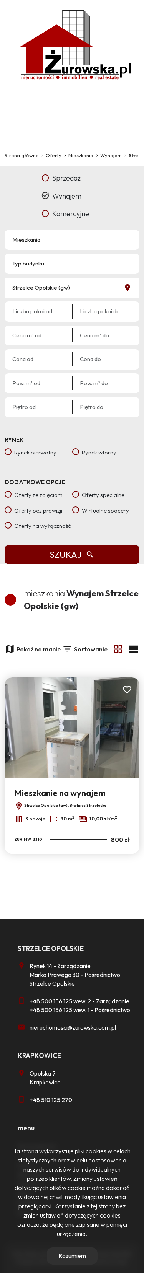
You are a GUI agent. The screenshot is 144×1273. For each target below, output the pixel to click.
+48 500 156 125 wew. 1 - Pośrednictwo (80, 1010)
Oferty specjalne (103, 494)
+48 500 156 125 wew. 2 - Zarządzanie (79, 1001)
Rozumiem (72, 1255)
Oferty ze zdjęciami (39, 494)
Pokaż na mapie (39, 649)
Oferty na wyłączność (42, 525)
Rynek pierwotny (35, 452)
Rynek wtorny (99, 452)
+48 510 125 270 (51, 1100)
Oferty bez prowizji (38, 510)
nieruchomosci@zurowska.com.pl (73, 1027)
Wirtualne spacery (105, 510)
